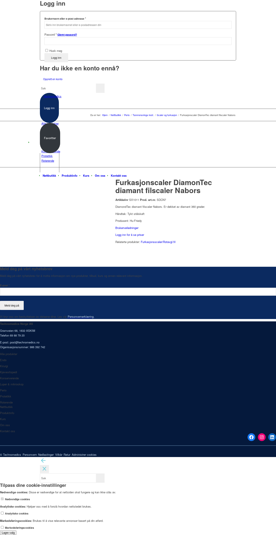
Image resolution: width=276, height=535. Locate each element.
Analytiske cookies (16, 513)
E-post (5, 285)
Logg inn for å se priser (129, 235)
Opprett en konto (53, 79)
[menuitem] (49, 175)
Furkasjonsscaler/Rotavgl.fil (158, 242)
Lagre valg (8, 532)
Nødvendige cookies (17, 499)
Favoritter (50, 138)
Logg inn (56, 57)
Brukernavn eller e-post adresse (65, 18)
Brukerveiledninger (126, 228)
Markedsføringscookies (19, 528)
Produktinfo (7, 413)
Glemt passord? (67, 35)
